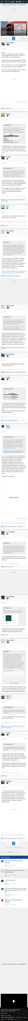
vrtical (6, 881)
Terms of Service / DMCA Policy (8, 1017)
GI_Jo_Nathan (10, 532)
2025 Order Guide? (10, 880)
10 (13, 38)
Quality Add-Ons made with (7, 1009)
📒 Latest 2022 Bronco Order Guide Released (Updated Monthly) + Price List (16, 890)
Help (25, 1017)
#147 (26, 646)
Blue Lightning (10, 596)
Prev (5, 38)
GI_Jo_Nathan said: (8, 707)
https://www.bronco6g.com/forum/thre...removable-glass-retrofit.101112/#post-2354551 (14, 271)
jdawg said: (6, 242)
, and (11, 276)
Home (2, 1019)
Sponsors (3, 1015)
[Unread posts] (23, 2)
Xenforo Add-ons (8, 1011)
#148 (26, 702)
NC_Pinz (8, 157)
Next (23, 38)
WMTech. (18, 1009)
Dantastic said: (7, 608)
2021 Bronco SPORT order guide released (14, 861)
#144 (26, 431)
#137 (26, 119)
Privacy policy (19, 1017)
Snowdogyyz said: (8, 168)
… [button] (10, 38)
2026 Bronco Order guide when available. (14, 900)
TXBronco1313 (10, 231)
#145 (26, 538)
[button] (1, 1)
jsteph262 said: (7, 125)
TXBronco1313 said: (8, 437)
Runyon (8, 114)
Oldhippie (8, 781)
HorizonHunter (10, 354)
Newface (5, 34)
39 (17, 34)
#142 (26, 360)
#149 (26, 739)
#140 (26, 237)
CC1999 (8, 377)
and (10, 420)
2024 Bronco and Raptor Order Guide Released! (14, 871)
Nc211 (7, 206)
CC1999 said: (6, 543)
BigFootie (8, 696)
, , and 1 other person (13, 348)
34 (19, 38)
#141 (26, 311)
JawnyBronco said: (8, 388)
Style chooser (4, 1013)
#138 (26, 163)
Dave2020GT (7, 903)
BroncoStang (10, 42)
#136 (26, 48)
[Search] (26, 2)
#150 (26, 787)
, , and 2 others (13, 200)
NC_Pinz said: (7, 317)
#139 (26, 212)
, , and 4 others (13, 838)
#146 (26, 602)
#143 (26, 383)
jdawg (7, 425)
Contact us (8, 1015)
